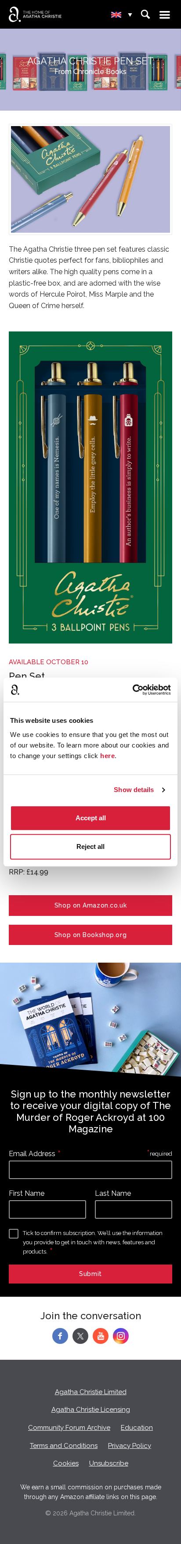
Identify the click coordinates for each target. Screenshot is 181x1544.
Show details (134, 789)
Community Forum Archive (69, 1428)
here (107, 755)
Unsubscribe (108, 1463)
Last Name (113, 1193)
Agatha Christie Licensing (90, 1410)
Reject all (90, 846)
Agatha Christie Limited (91, 1392)
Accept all (91, 818)
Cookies (66, 1463)
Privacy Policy (129, 1446)
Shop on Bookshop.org (90, 934)
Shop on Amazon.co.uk (90, 905)
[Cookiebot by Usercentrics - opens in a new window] (132, 690)
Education (137, 1428)
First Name (26, 1193)
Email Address (32, 1154)
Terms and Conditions (64, 1446)
